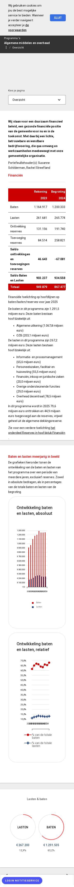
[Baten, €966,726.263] (30, 566)
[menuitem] (20, 47)
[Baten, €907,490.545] (28, 567)
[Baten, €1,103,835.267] (32, 563)
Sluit (58, 17)
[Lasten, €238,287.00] (45, 582)
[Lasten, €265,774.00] (37, 581)
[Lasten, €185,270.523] (31, 583)
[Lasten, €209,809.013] (33, 582)
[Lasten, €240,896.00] (41, 582)
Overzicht (18, 47)
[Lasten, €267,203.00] (39, 581)
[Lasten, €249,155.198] (35, 581)
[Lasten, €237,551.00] (43, 582)
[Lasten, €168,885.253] (29, 583)
